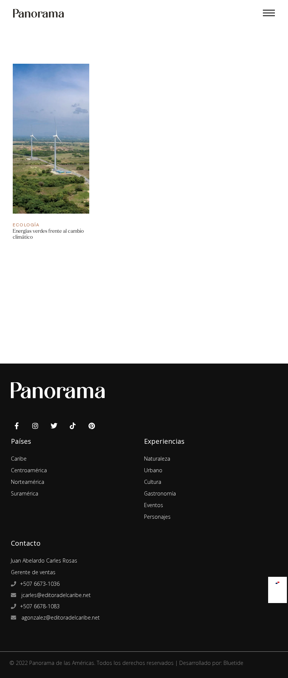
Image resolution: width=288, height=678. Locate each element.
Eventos (153, 505)
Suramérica (24, 493)
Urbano (153, 470)
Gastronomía (160, 493)
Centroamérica (29, 470)
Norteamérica (27, 481)
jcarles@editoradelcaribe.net (55, 595)
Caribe (19, 458)
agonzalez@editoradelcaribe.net (60, 617)
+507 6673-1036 (40, 583)
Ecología (26, 225)
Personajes (157, 516)
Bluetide (233, 662)
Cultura (152, 481)
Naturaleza (157, 458)
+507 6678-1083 (40, 606)
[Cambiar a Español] (277, 581)
